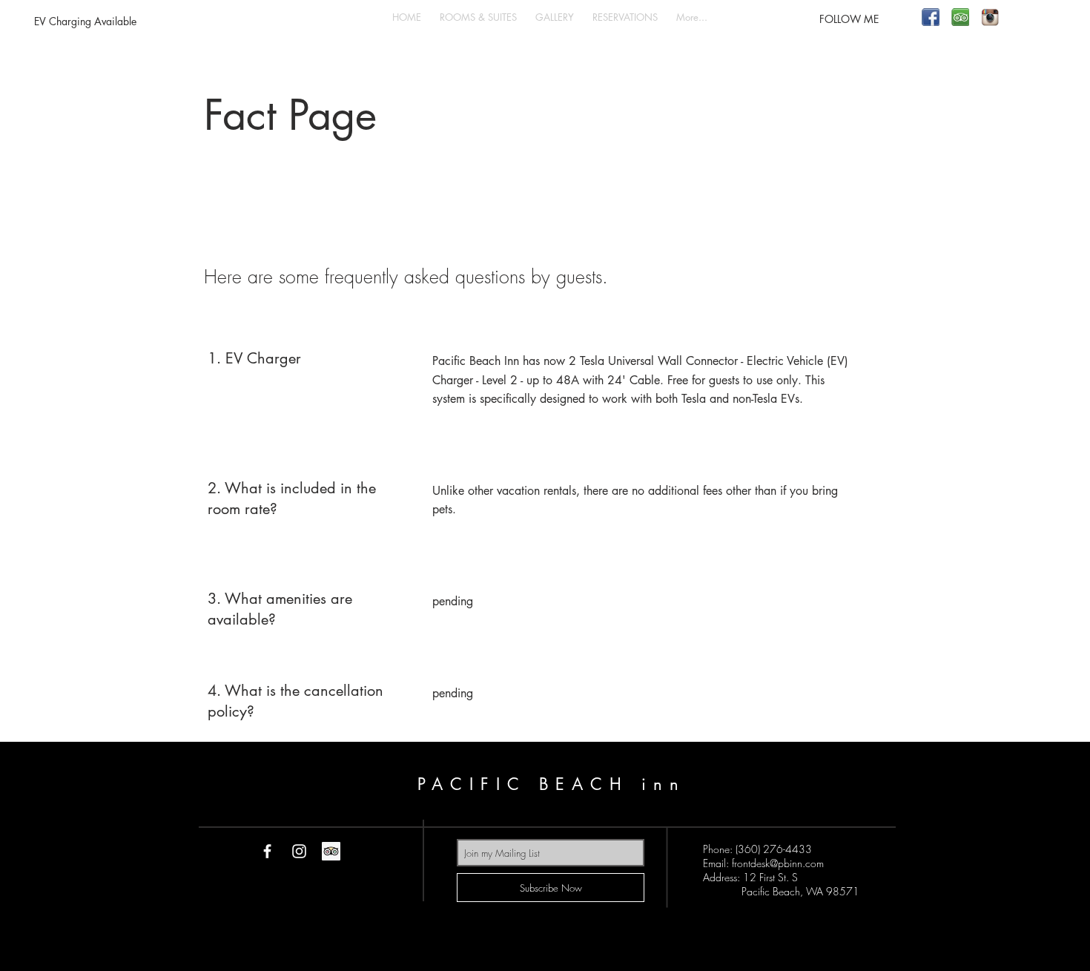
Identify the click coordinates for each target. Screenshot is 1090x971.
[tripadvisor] (960, 17)
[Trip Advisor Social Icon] (331, 851)
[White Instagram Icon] (299, 851)
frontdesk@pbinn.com (778, 863)
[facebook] (930, 17)
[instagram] (990, 17)
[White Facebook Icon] (267, 851)
